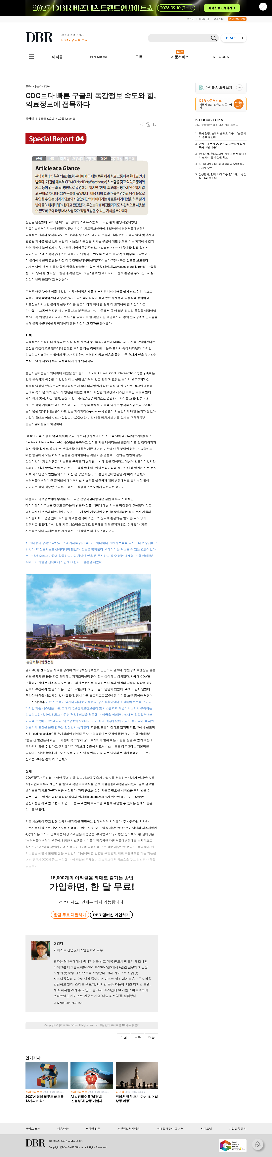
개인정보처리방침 (128, 1128)
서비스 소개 (32, 1128)
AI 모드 (235, 38)
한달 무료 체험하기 (70, 915)
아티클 (57, 57)
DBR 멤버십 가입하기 (111, 915)
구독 (139, 57)
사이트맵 (206, 1128)
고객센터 (218, 19)
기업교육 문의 (237, 19)
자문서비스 (180, 57)
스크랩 (155, 124)
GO (239, 87)
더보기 (141, 124)
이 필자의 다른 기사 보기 (68, 1002)
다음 (151, 1037)
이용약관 (62, 1128)
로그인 (190, 19)
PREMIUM (98, 57)
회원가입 (204, 19)
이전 (123, 1037)
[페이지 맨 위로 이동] (258, 1145)
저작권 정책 (93, 1128)
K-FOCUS (221, 57)
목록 (137, 1037)
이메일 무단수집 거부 (170, 1128)
